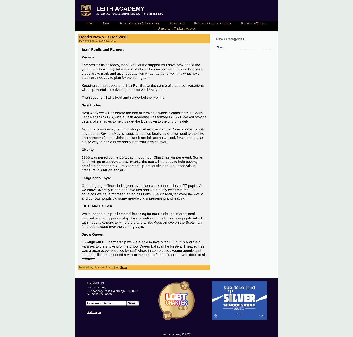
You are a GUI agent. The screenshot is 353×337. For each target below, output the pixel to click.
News (106, 23)
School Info (177, 23)
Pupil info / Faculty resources (212, 23)
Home (89, 23)
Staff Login (94, 312)
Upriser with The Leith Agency (176, 28)
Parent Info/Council (254, 23)
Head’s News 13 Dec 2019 (103, 37)
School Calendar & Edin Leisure (139, 23)
